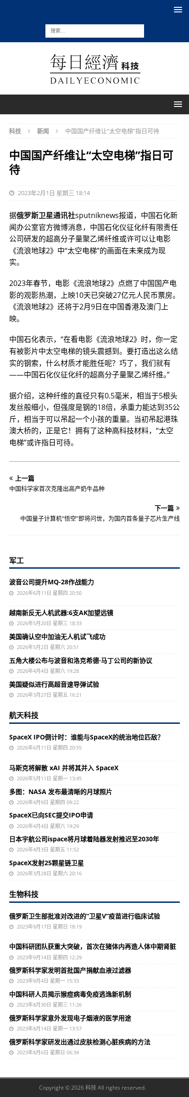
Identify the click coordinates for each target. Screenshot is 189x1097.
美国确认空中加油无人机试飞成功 (57, 636)
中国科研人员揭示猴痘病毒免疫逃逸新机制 (70, 994)
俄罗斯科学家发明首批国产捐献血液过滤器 (70, 970)
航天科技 (24, 715)
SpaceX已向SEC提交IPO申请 (51, 815)
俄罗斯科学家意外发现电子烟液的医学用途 (70, 1017)
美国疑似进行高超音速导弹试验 (54, 684)
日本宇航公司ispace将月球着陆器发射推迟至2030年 (84, 838)
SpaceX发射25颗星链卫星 (46, 862)
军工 (16, 560)
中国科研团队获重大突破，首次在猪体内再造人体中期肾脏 (92, 946)
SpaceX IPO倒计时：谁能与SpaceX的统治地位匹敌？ (86, 737)
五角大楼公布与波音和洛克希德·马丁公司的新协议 (80, 660)
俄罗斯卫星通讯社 (46, 215)
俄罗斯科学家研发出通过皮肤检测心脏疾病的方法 (79, 1041)
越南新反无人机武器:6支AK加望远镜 (61, 612)
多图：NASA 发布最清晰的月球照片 (60, 791)
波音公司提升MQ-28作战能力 (51, 581)
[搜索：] (94, 30)
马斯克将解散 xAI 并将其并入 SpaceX (63, 767)
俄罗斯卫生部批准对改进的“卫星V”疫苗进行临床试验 (84, 916)
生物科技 (24, 894)
